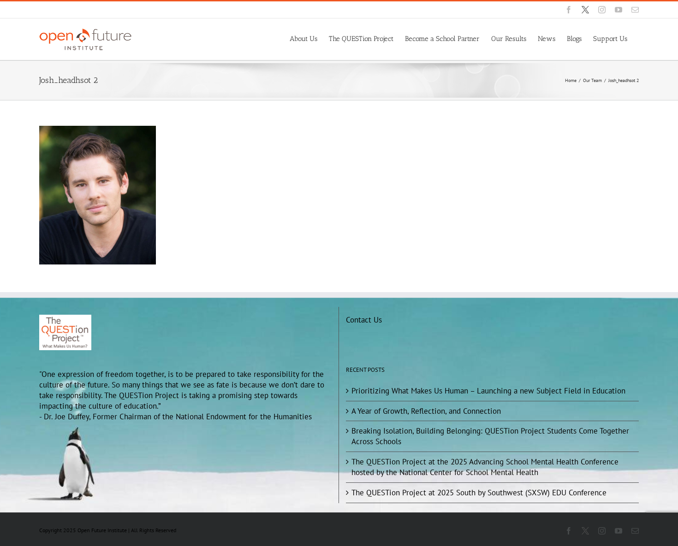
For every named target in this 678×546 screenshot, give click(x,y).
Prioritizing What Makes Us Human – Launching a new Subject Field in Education (488, 391)
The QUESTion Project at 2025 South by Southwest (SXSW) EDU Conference (479, 492)
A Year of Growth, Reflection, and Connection (426, 411)
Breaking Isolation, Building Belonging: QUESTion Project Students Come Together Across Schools (490, 436)
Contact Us (364, 320)
